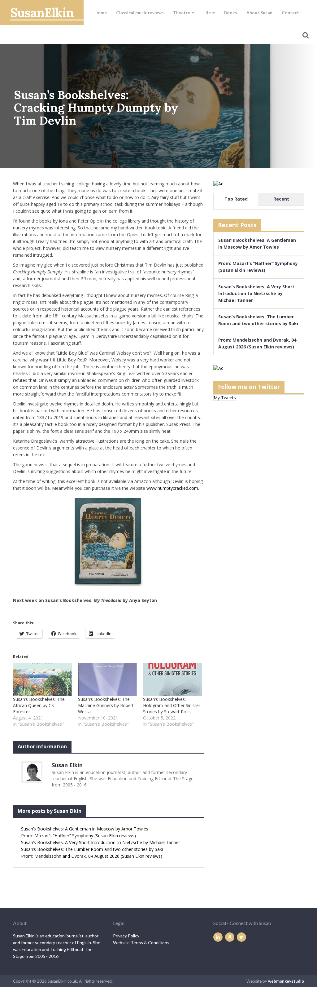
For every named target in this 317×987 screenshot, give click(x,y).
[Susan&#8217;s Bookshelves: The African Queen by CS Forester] (42, 680)
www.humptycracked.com (172, 488)
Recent (281, 199)
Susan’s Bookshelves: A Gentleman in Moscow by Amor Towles (84, 829)
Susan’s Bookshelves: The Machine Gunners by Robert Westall (106, 705)
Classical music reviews (140, 12)
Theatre (182, 12)
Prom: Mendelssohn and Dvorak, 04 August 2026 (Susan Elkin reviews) (91, 856)
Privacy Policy (126, 935)
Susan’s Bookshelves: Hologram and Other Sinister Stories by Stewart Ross (171, 705)
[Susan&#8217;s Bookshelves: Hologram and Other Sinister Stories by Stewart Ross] (172, 680)
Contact (290, 12)
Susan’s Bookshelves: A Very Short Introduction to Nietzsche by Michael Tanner (100, 842)
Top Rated (236, 199)
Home (100, 12)
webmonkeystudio (286, 981)
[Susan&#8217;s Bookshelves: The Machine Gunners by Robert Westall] (107, 680)
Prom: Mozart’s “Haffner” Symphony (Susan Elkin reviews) (78, 836)
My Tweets (225, 398)
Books (230, 12)
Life (207, 12)
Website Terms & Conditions (141, 942)
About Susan (259, 12)
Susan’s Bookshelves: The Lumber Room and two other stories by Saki (92, 849)
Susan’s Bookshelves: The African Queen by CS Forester (39, 705)
